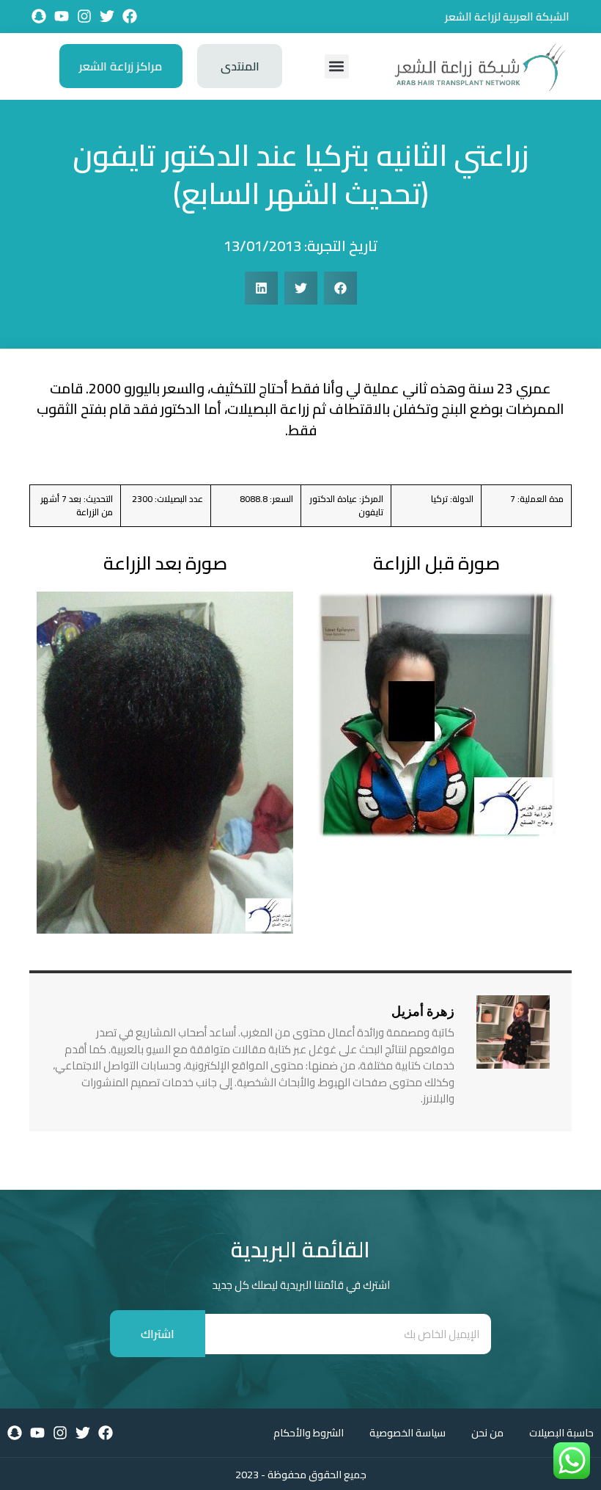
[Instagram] (84, 16)
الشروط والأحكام (308, 1432)
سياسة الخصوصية (407, 1432)
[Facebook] (129, 16)
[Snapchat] (39, 16)
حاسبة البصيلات (561, 1432)
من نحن (487, 1432)
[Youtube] (61, 16)
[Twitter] (107, 16)
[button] (337, 66)
